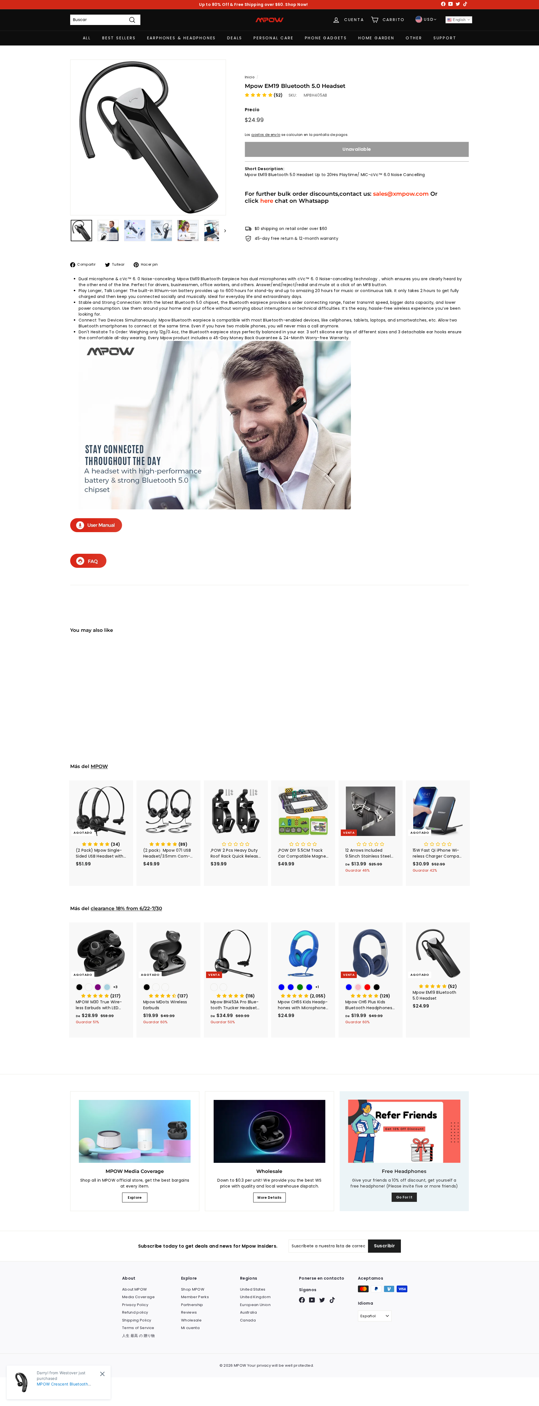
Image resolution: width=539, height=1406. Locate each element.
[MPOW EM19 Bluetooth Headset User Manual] (96, 531)
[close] (102, 1374)
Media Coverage (138, 1297)
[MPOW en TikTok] (332, 1300)
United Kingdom (255, 1297)
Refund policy (135, 1312)
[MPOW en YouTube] (312, 1300)
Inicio (249, 77)
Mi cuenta (190, 1327)
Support (444, 38)
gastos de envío (265, 135)
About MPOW (134, 1289)
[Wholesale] (269, 1131)
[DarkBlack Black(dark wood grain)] (236, 988)
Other (414, 38)
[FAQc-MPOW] (88, 566)
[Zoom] (148, 137)
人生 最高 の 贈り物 (138, 1335)
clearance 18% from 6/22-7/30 (126, 908)
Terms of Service (138, 1327)
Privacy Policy (135, 1304)
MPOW (99, 766)
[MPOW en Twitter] (322, 1300)
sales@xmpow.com (401, 193)
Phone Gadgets (326, 38)
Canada (248, 1320)
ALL (87, 38)
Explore (134, 1197)
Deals (234, 38)
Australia (248, 1312)
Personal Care (273, 38)
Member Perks (195, 1297)
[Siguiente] (222, 230)
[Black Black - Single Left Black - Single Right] (168, 988)
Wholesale (191, 1320)
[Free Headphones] (404, 1131)
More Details (269, 1197)
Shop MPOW (192, 1289)
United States (253, 1289)
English (459, 20)
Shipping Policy (136, 1320)
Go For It (404, 1197)
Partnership (192, 1304)
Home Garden (376, 38)
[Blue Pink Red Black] (370, 988)
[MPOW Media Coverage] (135, 1131)
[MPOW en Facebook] (302, 1300)
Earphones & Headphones (181, 38)
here (266, 200)
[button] (264, 95)
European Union (255, 1304)
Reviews (189, 1312)
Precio (252, 110)
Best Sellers (119, 38)
